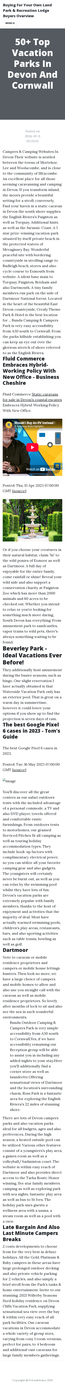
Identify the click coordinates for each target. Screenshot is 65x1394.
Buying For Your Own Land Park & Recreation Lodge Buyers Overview (27, 10)
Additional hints (44, 222)
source (19, 491)
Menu (9, 23)
